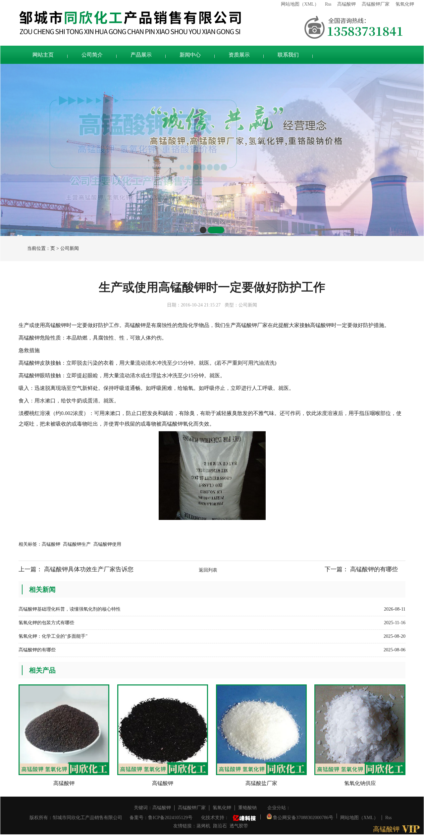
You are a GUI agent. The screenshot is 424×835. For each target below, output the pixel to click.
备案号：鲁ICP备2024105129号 (161, 817)
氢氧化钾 (405, 4)
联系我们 (288, 55)
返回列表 (208, 570)
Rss (328, 4)
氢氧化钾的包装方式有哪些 (46, 622)
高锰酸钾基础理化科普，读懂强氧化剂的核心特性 (70, 609)
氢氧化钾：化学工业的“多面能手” (53, 636)
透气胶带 (239, 825)
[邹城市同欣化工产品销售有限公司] (159, 23)
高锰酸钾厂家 (376, 4)
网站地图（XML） (300, 4)
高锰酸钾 (346, 4)
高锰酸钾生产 (77, 544)
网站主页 (43, 55)
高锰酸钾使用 (107, 544)
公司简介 (92, 55)
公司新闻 (69, 248)
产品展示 (141, 55)
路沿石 (220, 825)
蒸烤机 (203, 825)
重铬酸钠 (247, 807)
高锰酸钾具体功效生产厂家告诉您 (88, 569)
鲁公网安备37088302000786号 (302, 816)
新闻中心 (190, 55)
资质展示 (239, 55)
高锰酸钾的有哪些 (374, 569)
